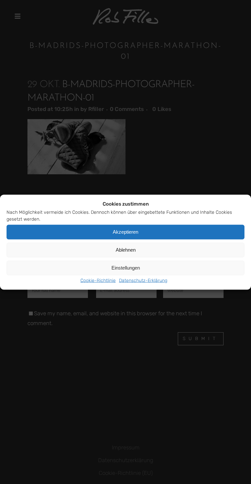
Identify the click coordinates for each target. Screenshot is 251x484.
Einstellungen (125, 268)
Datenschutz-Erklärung (143, 280)
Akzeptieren (125, 232)
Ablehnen (126, 250)
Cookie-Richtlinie (98, 280)
